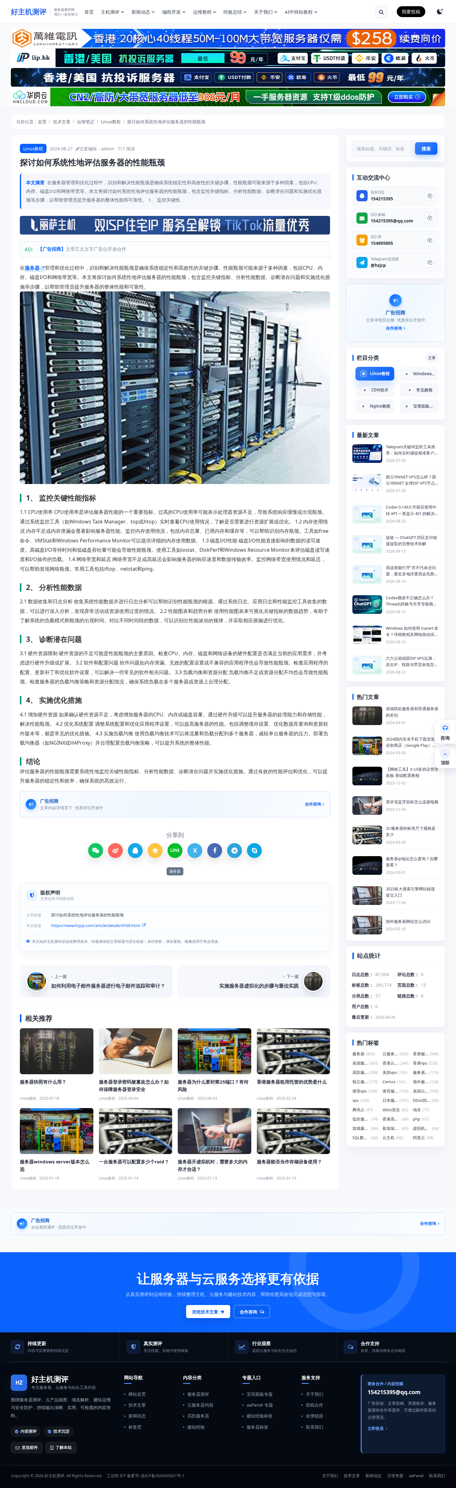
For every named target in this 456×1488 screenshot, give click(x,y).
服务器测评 (198, 1394)
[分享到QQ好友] (135, 850)
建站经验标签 (260, 1416)
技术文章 (61, 122)
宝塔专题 (395, 1475)
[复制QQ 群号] (430, 240)
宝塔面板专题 (260, 1394)
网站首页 (137, 1394)
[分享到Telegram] (234, 850)
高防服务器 (198, 1416)
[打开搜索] (381, 12)
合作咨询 (248, 1312)
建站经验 (196, 1427)
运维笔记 (85, 122)
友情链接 (314, 1416)
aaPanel (416, 1475)
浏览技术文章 (205, 1312)
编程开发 (171, 12)
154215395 (382, 199)
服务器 (32, 267)
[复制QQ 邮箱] (430, 218)
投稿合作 (314, 1405)
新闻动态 (141, 12)
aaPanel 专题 (260, 1405)
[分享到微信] (95, 850)
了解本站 (64, 1447)
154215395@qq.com (392, 221)
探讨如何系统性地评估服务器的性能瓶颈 (166, 122)
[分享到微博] (115, 850)
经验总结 (232, 12)
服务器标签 (257, 1427)
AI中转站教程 (299, 12)
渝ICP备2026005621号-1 (162, 1475)
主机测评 (110, 12)
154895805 (382, 243)
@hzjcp (378, 265)
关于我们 (263, 12)
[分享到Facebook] (214, 850)
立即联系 (376, 1428)
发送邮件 (30, 1447)
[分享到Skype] (254, 850)
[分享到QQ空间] (155, 850)
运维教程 (202, 12)
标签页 (134, 1427)
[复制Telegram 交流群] (430, 262)
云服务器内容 (200, 1405)
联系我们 (314, 1427)
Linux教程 (111, 122)
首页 (89, 12)
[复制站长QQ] (430, 196)
